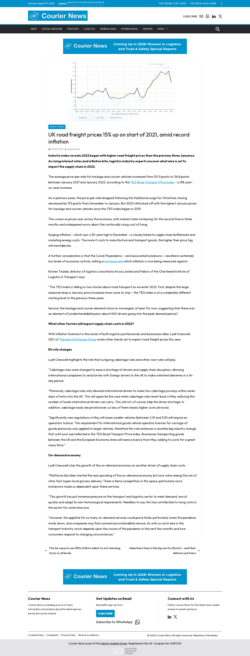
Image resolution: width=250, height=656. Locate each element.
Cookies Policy (36, 635)
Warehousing (108, 28)
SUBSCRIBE (105, 613)
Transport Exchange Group (77, 339)
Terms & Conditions (88, 635)
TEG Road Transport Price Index (152, 182)
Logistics (89, 28)
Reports (148, 28)
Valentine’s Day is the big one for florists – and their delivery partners (162, 550)
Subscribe (190, 16)
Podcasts (73, 28)
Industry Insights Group (114, 643)
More (161, 28)
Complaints (52, 635)
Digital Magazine (52, 28)
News (34, 28)
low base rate (113, 261)
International (129, 28)
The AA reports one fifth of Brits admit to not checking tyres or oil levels (84, 550)
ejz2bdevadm (73, 149)
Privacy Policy (68, 635)
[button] (166, 29)
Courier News (39, 598)
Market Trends (57, 126)
